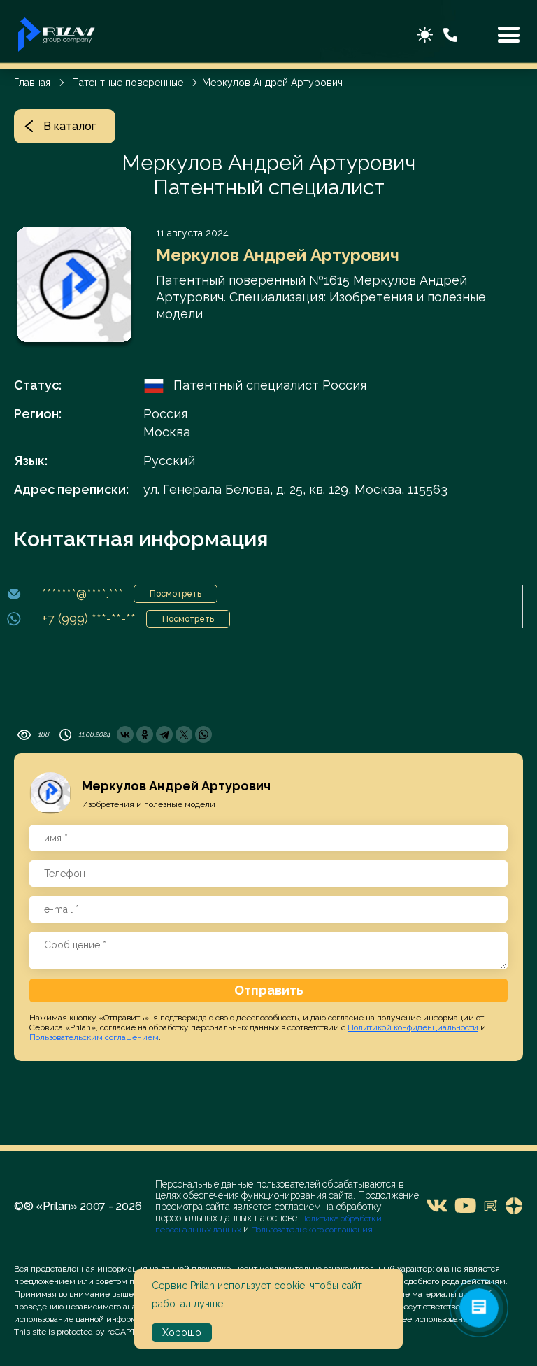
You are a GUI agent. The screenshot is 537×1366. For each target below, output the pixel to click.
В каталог (69, 126)
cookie (289, 1285)
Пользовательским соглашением (94, 1037)
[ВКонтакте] (125, 734)
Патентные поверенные (127, 82)
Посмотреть (175, 594)
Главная (32, 82)
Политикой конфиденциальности (413, 1027)
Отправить (268, 990)
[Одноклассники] (144, 734)
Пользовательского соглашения (311, 1230)
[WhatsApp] (203, 734)
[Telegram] (164, 734)
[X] (184, 734)
